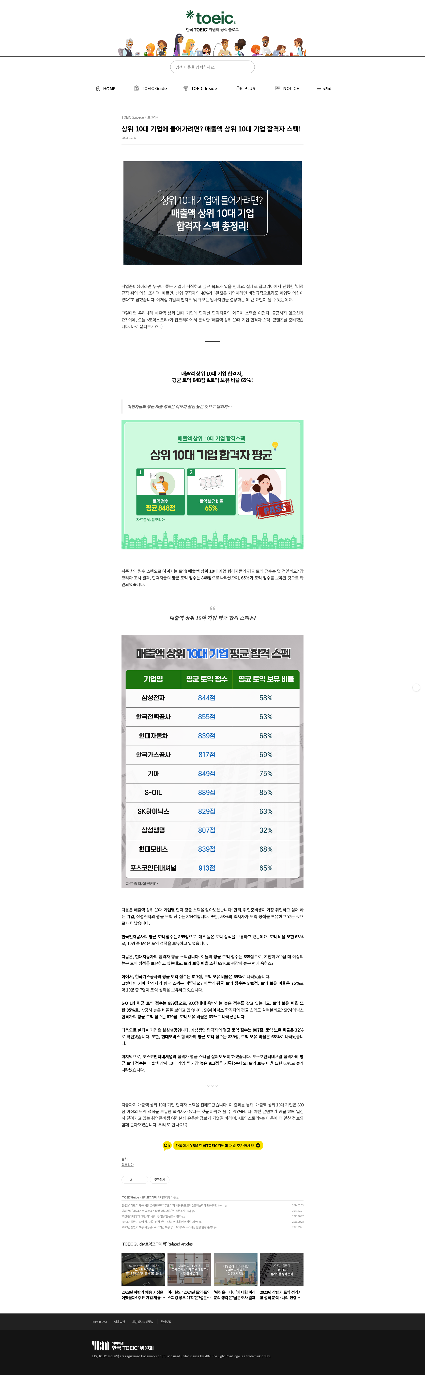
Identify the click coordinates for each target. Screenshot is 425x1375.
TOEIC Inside (204, 88)
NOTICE (291, 88)
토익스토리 (212, 31)
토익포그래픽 (148, 1197)
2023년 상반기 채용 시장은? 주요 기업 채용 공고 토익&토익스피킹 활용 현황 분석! (167, 1227)
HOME (109, 88)
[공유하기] (137, 1179)
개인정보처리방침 (142, 1321)
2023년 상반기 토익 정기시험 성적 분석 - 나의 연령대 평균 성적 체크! (159, 1221)
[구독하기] (416, 687)
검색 (247, 67)
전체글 (326, 88)
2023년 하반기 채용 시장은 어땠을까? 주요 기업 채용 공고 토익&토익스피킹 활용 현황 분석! (172, 1205)
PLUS (249, 88)
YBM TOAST (99, 1321)
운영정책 (165, 1321)
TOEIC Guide (154, 88)
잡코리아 (127, 1164)
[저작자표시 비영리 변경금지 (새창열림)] (176, 1180)
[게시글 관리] (143, 1179)
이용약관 (119, 1321)
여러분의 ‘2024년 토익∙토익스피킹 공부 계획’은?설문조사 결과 (156, 1211)
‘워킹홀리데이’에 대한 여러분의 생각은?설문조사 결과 (151, 1216)
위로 (331, 1323)
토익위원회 (122, 1346)
